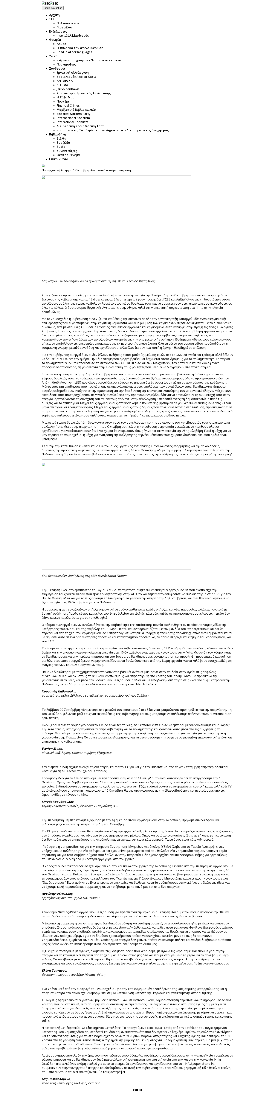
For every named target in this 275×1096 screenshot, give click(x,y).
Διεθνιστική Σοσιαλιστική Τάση (81, 126)
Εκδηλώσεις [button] (58, 31)
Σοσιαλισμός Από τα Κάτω (76, 77)
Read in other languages (74, 52)
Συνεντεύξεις (67, 151)
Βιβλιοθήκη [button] (57, 134)
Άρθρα (61, 44)
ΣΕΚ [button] (51, 19)
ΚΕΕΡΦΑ (62, 85)
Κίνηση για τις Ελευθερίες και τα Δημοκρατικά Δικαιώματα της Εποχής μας (113, 130)
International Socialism (73, 118)
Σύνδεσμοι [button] (57, 68)
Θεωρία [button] (55, 40)
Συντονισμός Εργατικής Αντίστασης (84, 93)
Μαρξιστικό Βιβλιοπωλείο (76, 110)
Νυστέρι (63, 101)
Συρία (61, 147)
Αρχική (54, 15)
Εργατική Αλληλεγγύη (73, 73)
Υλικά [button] (53, 56)
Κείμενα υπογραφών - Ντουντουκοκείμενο (89, 60)
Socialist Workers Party (74, 114)
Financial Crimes (68, 105)
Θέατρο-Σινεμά (68, 155)
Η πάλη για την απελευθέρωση (80, 48)
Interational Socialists (72, 122)
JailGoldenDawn (68, 89)
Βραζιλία (63, 143)
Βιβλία (61, 138)
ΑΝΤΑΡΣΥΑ (65, 81)
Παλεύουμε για (68, 23)
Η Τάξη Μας (65, 97)
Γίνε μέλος (64, 27)
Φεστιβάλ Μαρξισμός (73, 35)
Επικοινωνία (58, 159)
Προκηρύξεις (66, 64)
